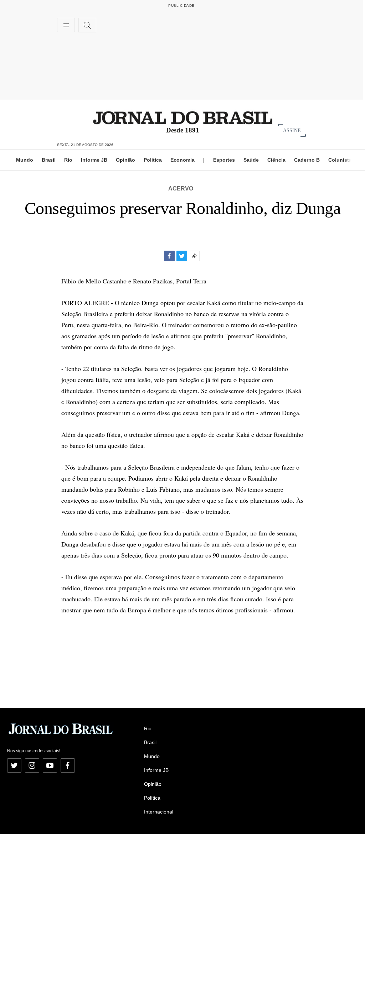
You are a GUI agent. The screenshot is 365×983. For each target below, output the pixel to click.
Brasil (49, 159)
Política (153, 159)
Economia (182, 159)
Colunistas (341, 159)
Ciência (276, 159)
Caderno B (307, 159)
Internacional (158, 812)
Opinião (125, 159)
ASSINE (292, 130)
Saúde (251, 159)
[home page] (182, 117)
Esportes (224, 159)
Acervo (180, 188)
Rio (68, 159)
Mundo (24, 159)
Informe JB (94, 159)
